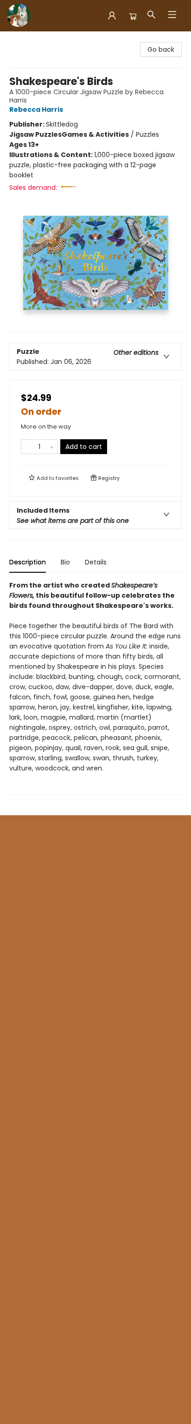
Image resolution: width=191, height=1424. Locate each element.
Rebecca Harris (36, 109)
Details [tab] (96, 562)
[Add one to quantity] (51, 447)
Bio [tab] (65, 562)
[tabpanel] (95, 687)
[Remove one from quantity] (27, 447)
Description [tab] (27, 562)
